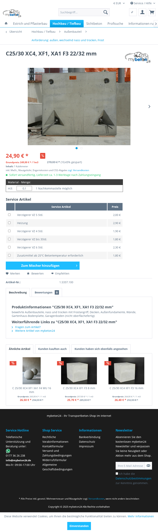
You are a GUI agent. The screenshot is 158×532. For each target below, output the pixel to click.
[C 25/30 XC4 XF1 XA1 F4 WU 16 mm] (31, 370)
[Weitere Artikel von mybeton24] (138, 57)
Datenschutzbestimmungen (133, 478)
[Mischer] (152, 12)
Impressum (86, 446)
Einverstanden (79, 526)
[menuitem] (84, 12)
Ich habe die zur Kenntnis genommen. (133, 478)
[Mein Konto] (142, 12)
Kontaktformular (53, 446)
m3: (10, 188)
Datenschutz (87, 441)
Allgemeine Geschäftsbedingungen (57, 467)
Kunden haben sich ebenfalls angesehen (101, 349)
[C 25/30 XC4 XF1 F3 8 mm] (79, 370)
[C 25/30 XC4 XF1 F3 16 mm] (126, 370)
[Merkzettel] (133, 12)
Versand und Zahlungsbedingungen (57, 453)
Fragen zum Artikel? (27, 327)
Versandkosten (96, 498)
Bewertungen (46, 292)
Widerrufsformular (54, 460)
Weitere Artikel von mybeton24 (34, 330)
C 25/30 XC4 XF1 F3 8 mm (79, 388)
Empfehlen (62, 273)
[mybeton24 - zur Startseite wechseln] (12, 13)
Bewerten (38, 273)
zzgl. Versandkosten (78, 170)
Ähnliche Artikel (19, 349)
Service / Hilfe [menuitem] (142, 3)
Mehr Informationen (141, 516)
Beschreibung (18, 292)
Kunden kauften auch (52, 349)
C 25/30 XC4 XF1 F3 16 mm (126, 388)
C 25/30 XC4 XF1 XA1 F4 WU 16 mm (31, 390)
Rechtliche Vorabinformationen (55, 439)
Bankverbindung (89, 437)
